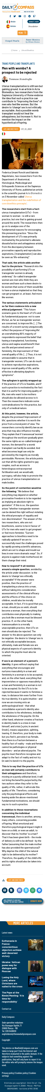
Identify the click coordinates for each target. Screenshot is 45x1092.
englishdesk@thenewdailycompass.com (19, 1033)
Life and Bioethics (27, 50)
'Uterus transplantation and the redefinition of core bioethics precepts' (21, 200)
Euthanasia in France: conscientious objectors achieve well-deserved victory (12, 948)
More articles (23, 923)
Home (15, 50)
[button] (22, 33)
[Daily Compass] (22, 7)
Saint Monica (33, 39)
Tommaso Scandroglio (20, 79)
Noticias (13, 26)
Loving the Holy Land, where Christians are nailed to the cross (12, 982)
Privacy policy (8, 1072)
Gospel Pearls (12, 40)
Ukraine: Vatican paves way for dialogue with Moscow (11, 967)
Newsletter (33, 26)
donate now (34, 21)
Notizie (13, 21)
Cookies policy (21, 1072)
